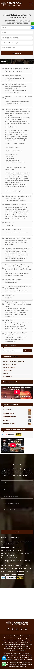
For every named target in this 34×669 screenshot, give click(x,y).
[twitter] (17, 629)
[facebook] (8, 629)
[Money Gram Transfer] (10, 434)
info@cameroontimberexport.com (17, 565)
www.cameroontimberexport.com (18, 571)
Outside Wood (7, 370)
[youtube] (12, 629)
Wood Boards (7, 376)
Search (27, 351)
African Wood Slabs (9, 367)
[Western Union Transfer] (19, 434)
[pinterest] (25, 629)
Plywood (5, 373)
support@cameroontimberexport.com (18, 568)
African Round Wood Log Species (13, 361)
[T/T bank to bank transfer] (3, 434)
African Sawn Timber (9, 364)
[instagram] (21, 629)
